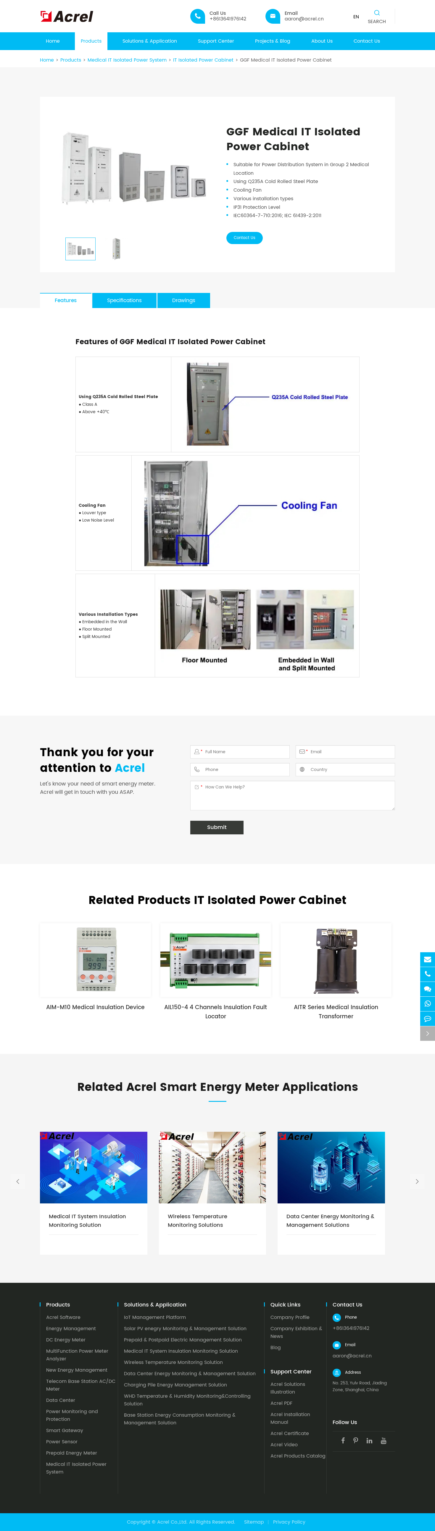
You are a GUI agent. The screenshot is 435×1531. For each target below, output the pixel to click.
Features (66, 300)
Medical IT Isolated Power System (127, 60)
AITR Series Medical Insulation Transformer (336, 1012)
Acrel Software (63, 1317)
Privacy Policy (289, 1522)
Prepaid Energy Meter (71, 1453)
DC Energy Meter (66, 1340)
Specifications (124, 300)
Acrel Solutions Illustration (287, 1388)
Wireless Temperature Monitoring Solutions (197, 1220)
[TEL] (427, 974)
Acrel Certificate (289, 1433)
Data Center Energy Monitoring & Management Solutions (330, 1220)
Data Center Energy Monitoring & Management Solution (190, 1374)
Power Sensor (62, 1442)
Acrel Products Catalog (298, 1456)
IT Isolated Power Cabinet (203, 60)
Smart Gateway (64, 1430)
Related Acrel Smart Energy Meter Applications (217, 1087)
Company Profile (290, 1317)
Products (91, 41)
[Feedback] (427, 1018)
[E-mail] (427, 959)
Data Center (60, 1400)
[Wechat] (427, 989)
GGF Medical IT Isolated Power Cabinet (286, 60)
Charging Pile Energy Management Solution (175, 1385)
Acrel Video (284, 1445)
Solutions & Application (150, 41)
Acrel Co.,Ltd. (172, 1522)
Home (53, 41)
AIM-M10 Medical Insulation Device (95, 1007)
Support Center (216, 41)
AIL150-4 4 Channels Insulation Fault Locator (215, 1012)
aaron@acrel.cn (352, 1356)
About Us (322, 41)
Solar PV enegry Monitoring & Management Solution (185, 1329)
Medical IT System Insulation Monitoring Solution (87, 1220)
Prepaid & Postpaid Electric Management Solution (183, 1340)
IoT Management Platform (155, 1317)
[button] (17, 1181)
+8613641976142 (351, 1328)
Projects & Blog (272, 41)
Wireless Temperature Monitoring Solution (173, 1362)
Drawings (183, 300)
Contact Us (367, 41)
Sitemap (254, 1522)
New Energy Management (76, 1370)
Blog (275, 1348)
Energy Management (71, 1329)
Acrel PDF (281, 1403)
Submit (217, 827)
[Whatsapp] (427, 1004)
